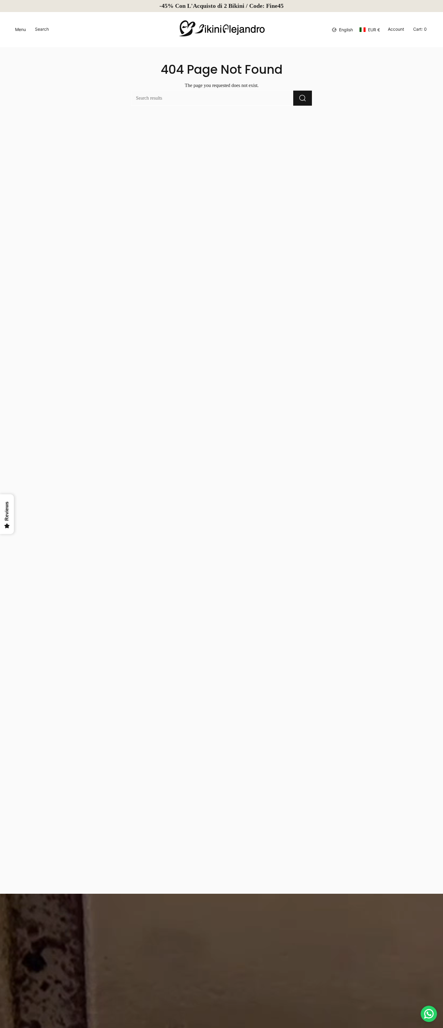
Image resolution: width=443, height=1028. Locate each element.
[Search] (302, 98)
